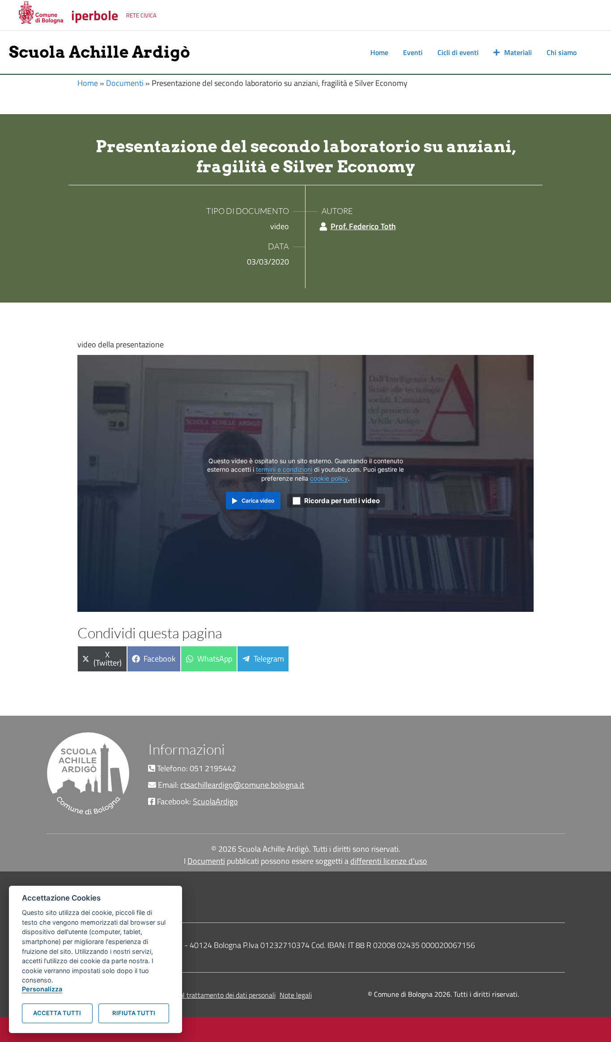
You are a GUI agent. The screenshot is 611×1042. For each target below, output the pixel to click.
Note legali (296, 995)
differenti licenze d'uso (388, 861)
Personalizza (42, 989)
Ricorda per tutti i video (342, 500)
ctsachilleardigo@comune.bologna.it (242, 785)
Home (379, 52)
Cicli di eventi (458, 52)
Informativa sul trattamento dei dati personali (208, 995)
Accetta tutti (57, 1012)
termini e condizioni (284, 469)
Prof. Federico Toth (363, 226)
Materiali (518, 52)
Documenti (125, 83)
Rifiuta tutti (133, 1012)
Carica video (258, 500)
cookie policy (329, 478)
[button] (593, 52)
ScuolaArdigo (215, 801)
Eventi (413, 52)
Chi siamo (562, 52)
